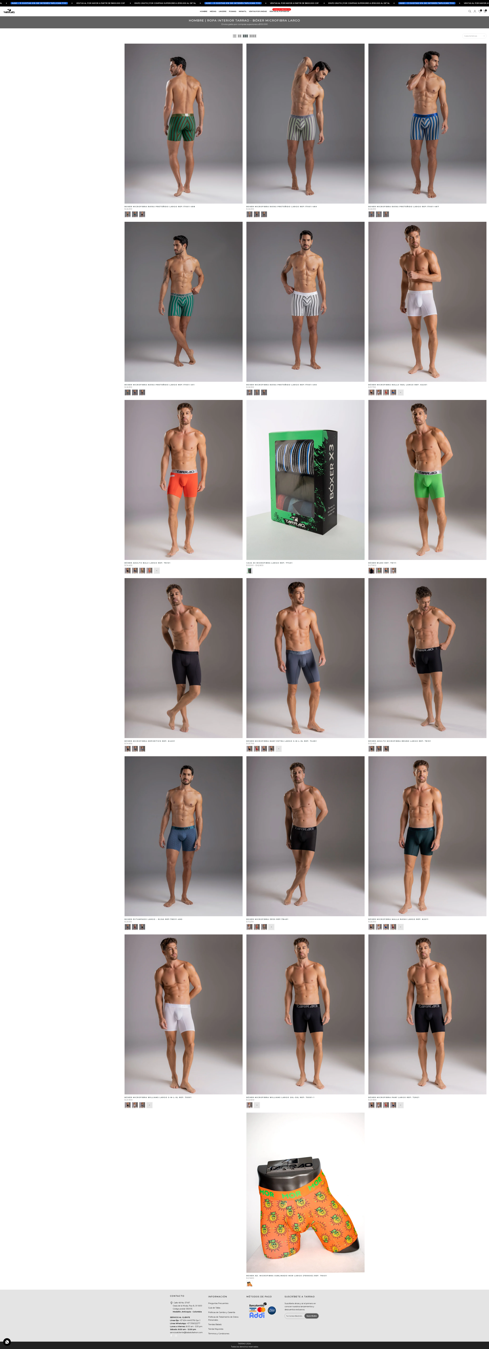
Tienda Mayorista (215, 1329)
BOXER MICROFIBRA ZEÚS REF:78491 (267, 919)
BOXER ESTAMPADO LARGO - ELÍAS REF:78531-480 (153, 919)
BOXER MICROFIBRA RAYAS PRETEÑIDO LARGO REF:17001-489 (281, 207)
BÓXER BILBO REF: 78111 (382, 563)
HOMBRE (203, 11)
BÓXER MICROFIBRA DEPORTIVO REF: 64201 (150, 741)
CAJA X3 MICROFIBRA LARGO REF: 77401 (269, 563)
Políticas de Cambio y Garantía (221, 1312)
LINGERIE (222, 11)
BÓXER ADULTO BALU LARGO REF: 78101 (147, 563)
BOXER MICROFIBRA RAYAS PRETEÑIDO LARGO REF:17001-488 (160, 207)
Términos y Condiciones (218, 1333)
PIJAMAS (232, 11)
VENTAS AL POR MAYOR (279, 11)
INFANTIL (242, 11)
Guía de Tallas (214, 1308)
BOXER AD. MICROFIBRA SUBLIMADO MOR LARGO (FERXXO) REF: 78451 (286, 1276)
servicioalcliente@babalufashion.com (186, 1332)
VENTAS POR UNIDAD (258, 11)
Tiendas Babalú (215, 1324)
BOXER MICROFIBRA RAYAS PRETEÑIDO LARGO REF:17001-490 (281, 385)
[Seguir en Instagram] (176, 1335)
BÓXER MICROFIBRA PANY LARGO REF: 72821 (393, 1097)
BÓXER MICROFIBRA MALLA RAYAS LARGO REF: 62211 (398, 919)
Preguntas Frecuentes (218, 1303)
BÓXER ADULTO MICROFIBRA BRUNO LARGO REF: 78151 (399, 741)
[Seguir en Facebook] (171, 1335)
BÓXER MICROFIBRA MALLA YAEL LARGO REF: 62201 (397, 385)
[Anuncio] (72, 3)
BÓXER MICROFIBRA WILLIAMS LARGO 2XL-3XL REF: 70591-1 (280, 1097)
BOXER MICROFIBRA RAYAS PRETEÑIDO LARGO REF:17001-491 (160, 385)
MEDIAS (213, 11)
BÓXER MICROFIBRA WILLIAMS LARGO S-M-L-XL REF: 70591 (158, 1097)
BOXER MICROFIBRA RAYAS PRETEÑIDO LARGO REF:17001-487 (403, 207)
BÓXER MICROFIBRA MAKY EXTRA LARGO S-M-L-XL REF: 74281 (281, 741)
